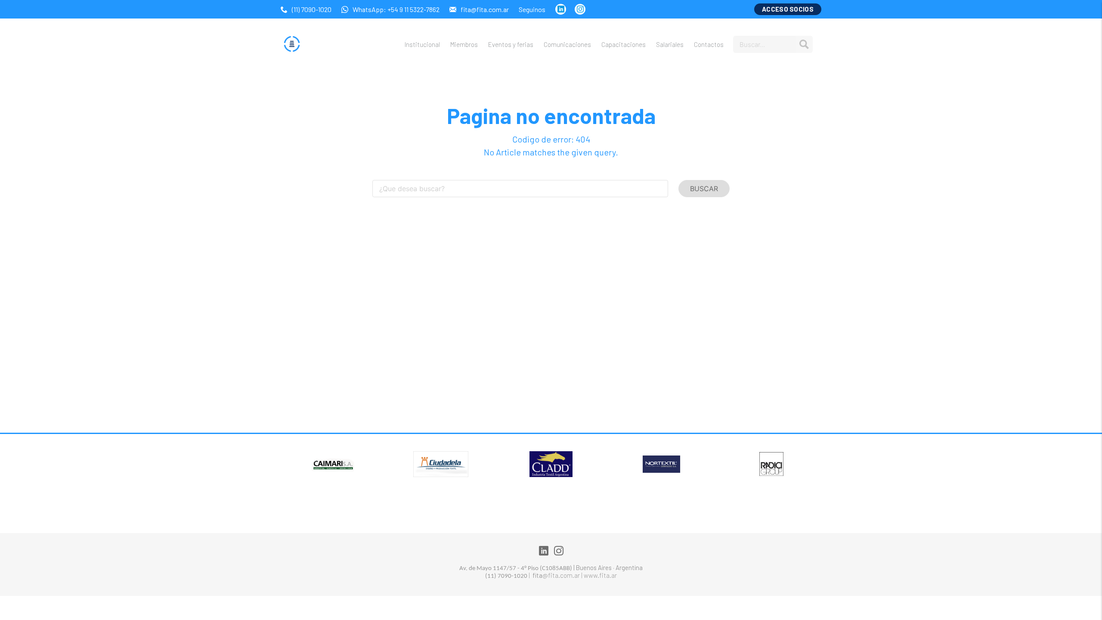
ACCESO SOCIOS (788, 9)
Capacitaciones (623, 44)
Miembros (464, 44)
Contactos (709, 44)
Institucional (422, 44)
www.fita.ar (600, 575)
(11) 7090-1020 (312, 9)
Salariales (670, 44)
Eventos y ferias (510, 44)
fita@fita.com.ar (485, 9)
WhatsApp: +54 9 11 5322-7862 (397, 9)
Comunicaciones (567, 44)
